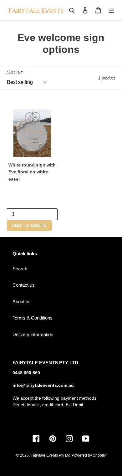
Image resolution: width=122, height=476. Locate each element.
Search (20, 268)
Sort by (15, 72)
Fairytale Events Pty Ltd (50, 455)
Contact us (24, 285)
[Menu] (111, 10)
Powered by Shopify (89, 455)
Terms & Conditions (33, 317)
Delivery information (33, 334)
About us (22, 301)
